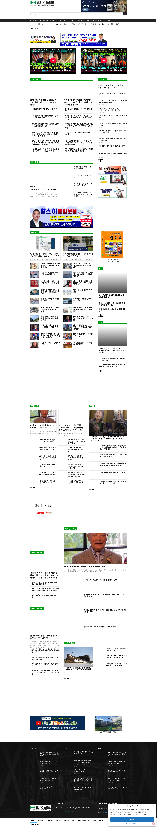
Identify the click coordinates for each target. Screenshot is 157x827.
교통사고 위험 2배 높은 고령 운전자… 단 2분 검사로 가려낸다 (50, 291)
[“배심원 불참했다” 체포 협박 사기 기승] (67, 345)
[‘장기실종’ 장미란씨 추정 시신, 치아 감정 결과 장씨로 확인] (67, 266)
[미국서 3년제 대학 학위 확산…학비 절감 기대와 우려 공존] (67, 310)
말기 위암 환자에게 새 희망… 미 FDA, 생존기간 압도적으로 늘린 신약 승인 (44, 102)
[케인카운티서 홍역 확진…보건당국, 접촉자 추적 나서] (34, 449)
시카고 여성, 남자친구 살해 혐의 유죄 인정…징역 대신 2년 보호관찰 (76, 441)
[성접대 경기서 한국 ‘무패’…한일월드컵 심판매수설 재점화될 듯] (101, 664)
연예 (92, 406)
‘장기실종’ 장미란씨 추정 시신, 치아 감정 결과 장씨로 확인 (83, 265)
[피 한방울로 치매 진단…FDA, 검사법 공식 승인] (112, 283)
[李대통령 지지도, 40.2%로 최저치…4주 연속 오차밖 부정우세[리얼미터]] (34, 336)
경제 (100, 322)
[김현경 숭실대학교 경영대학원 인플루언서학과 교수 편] (44, 622)
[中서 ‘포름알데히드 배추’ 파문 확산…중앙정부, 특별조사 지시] (34, 318)
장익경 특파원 (36, 608)
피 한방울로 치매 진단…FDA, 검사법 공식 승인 (111, 296)
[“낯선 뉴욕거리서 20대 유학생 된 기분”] (94, 475)
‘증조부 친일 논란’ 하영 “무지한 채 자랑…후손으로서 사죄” (113, 482)
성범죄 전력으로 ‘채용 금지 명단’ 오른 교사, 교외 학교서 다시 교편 (76, 466)
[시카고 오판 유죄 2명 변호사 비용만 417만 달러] (34, 483)
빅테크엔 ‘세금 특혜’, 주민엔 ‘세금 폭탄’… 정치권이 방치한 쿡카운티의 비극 (78, 117)
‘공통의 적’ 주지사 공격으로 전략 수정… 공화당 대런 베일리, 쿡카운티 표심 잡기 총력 (45, 134)
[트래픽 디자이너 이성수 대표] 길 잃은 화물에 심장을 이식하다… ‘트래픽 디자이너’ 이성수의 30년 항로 (44, 575)
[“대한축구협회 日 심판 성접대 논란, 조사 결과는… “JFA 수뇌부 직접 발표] (78, 657)
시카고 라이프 (70, 529)
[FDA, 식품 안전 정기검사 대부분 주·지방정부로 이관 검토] (78, 243)
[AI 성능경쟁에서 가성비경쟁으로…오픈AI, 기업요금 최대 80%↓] (102, 772)
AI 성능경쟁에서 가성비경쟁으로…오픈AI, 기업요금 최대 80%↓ (112, 365)
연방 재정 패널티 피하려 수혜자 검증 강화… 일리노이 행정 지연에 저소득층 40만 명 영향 (45, 142)
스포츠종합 (69, 643)
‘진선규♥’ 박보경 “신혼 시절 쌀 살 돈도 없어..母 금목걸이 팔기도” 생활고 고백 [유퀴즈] (113, 447)
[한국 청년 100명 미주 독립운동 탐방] (34, 301)
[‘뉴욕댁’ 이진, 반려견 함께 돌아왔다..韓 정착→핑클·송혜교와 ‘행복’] (94, 466)
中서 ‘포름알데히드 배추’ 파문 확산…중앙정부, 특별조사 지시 (51, 318)
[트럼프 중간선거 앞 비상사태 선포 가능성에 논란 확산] (34, 327)
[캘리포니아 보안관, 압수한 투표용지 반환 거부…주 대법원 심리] (34, 266)
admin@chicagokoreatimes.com (72, 812)
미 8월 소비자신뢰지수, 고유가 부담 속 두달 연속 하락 (50, 282)
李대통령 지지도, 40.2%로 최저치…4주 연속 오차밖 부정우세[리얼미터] (79, 126)
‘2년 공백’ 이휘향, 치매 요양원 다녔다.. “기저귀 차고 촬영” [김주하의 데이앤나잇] (108, 437)
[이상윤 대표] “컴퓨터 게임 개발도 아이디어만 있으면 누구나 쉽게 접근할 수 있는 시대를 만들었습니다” (45, 672)
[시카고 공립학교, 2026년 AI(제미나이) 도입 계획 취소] (62, 483)
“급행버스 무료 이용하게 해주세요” (50, 344)
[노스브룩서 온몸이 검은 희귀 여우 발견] (34, 466)
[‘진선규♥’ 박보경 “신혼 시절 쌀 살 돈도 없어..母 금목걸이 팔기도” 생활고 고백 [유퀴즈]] (94, 448)
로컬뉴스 (34, 406)
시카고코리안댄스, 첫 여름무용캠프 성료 (100, 580)
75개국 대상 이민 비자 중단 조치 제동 (83, 335)
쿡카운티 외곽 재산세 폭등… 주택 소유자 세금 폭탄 (44, 117)
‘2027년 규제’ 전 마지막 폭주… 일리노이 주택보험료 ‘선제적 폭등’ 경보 (112, 350)
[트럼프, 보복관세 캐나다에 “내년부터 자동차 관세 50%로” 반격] (67, 318)
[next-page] (34, 155)
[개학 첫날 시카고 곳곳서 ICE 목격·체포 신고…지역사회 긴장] (62, 458)
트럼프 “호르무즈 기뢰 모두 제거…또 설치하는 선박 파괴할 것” (83, 274)
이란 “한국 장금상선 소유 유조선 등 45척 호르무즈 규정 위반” (83, 327)
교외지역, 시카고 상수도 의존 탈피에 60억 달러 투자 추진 (47, 457)
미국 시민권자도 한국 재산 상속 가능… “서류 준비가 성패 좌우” (105, 611)
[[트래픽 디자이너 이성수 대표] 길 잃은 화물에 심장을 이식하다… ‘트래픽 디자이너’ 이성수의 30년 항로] (44, 563)
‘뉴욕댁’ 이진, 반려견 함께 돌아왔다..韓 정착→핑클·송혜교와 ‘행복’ (113, 464)
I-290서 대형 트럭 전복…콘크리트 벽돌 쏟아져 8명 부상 (76, 449)
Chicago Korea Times (96, 440)
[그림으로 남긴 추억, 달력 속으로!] (44, 176)
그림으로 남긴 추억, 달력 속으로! (43, 189)
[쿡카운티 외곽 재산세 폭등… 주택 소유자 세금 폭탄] (34, 474)
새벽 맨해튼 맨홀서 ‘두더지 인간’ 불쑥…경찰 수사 (50, 273)
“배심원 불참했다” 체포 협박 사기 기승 (82, 344)
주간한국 (34, 162)
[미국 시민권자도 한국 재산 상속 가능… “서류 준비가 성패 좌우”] (73, 611)
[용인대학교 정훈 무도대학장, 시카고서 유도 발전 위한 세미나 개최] (101, 657)
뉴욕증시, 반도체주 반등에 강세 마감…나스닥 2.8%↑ (113, 359)
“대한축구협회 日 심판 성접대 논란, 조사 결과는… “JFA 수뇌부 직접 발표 (78, 668)
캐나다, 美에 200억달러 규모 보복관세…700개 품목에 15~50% (83, 283)
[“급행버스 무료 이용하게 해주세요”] (34, 345)
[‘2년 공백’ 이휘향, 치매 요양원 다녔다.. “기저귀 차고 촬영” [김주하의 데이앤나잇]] (108, 423)
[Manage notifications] (153, 823)
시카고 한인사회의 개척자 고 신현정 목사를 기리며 (42, 426)
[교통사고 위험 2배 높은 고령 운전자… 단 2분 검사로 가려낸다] (34, 292)
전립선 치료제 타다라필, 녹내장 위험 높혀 (112, 310)
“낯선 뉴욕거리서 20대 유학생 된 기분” (113, 473)
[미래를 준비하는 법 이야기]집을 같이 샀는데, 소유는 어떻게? (83, 194)
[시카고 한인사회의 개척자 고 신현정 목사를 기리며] (43, 416)
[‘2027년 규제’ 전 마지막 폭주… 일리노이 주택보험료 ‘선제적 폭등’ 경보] (112, 336)
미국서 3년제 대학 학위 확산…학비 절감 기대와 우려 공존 (82, 309)
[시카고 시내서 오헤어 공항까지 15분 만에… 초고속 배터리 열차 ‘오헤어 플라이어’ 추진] (78, 90)
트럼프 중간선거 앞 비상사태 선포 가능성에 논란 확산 (45, 125)
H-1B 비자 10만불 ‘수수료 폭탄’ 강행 (79, 110)
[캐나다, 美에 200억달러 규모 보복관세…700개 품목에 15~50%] (67, 283)
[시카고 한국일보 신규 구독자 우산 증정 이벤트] (68, 186)
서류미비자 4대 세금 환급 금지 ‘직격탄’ (79, 133)
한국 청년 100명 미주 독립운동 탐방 (50, 299)
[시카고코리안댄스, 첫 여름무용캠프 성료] (73, 579)
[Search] (125, 13)
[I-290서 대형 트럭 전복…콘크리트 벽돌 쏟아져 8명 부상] (62, 449)
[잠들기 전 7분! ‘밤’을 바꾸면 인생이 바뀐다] (73, 626)
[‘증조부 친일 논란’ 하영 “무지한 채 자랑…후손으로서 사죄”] (94, 484)
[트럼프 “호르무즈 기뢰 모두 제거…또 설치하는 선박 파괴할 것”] (67, 274)
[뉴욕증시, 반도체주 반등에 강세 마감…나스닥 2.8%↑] (102, 764)
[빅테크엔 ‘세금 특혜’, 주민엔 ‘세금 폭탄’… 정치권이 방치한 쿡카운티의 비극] (62, 474)
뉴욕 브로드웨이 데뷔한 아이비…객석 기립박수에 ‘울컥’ (113, 455)
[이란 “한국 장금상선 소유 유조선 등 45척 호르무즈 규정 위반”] (67, 327)
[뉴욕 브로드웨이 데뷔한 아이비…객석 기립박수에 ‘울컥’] (94, 457)
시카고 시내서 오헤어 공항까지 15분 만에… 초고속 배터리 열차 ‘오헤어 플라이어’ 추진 (78, 102)
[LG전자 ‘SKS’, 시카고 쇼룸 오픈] (68, 177)
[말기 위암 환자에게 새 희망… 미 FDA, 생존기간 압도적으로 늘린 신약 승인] (44, 90)
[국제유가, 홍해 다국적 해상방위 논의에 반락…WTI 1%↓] (102, 781)
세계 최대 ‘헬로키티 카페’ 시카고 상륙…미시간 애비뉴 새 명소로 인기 (105, 595)
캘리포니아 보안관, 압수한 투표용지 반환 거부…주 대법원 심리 (50, 265)
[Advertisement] (78, 389)
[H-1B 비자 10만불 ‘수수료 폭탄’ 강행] (67, 301)
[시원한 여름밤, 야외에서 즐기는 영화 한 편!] (68, 169)
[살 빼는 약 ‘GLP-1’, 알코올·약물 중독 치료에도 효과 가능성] (34, 310)
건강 (100, 269)
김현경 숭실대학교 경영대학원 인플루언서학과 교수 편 (112, 86)
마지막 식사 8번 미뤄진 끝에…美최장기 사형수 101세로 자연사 (45, 150)
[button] (153, 806)
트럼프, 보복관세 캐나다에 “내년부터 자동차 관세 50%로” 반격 (83, 318)
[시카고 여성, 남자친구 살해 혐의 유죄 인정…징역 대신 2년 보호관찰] (62, 441)
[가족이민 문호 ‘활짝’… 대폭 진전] (67, 292)
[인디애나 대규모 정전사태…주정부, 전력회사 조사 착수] (34, 441)
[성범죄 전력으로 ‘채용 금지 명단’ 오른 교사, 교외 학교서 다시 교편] (62, 466)
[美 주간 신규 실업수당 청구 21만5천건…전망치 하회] (102, 789)
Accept (132, 819)
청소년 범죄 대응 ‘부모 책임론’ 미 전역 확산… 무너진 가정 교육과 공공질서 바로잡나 (78, 142)
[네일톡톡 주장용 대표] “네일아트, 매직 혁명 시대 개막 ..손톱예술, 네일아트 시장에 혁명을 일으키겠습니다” (45, 650)
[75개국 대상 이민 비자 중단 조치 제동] (67, 336)
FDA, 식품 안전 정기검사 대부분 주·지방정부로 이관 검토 (78, 255)
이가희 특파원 (36, 552)
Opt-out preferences (130, 823)
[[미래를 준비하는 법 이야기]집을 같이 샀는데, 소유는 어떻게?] (68, 195)
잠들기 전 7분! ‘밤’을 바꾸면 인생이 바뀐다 (101, 626)
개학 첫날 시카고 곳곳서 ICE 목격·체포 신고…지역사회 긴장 (76, 457)
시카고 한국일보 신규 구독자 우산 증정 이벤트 (83, 185)
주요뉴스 (34, 232)
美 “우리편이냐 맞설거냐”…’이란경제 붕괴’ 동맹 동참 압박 (79, 150)
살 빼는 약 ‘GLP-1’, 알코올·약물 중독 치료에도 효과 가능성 (50, 309)
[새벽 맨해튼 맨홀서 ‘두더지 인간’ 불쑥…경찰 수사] (34, 274)
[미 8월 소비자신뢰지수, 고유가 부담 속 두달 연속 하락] (34, 283)
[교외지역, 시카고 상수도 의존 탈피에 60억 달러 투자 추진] (34, 458)
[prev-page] (31, 155)
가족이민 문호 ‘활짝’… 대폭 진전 (44, 109)
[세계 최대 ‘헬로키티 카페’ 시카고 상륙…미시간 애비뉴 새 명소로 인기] (73, 595)
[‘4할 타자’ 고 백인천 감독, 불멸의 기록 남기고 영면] (101, 649)
